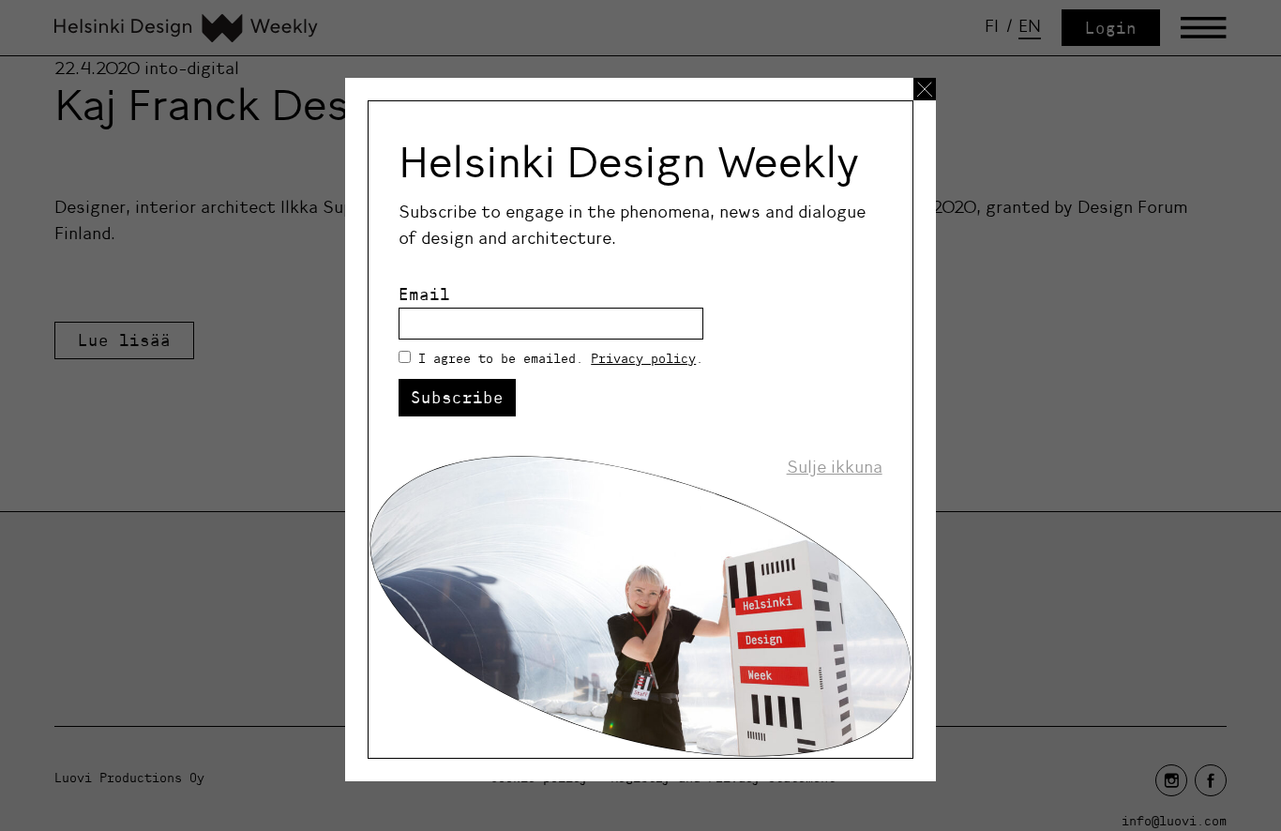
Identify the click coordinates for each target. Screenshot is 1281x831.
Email (424, 294)
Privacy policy (643, 358)
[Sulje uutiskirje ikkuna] (924, 89)
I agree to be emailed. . (560, 358)
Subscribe (457, 397)
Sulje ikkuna (834, 467)
